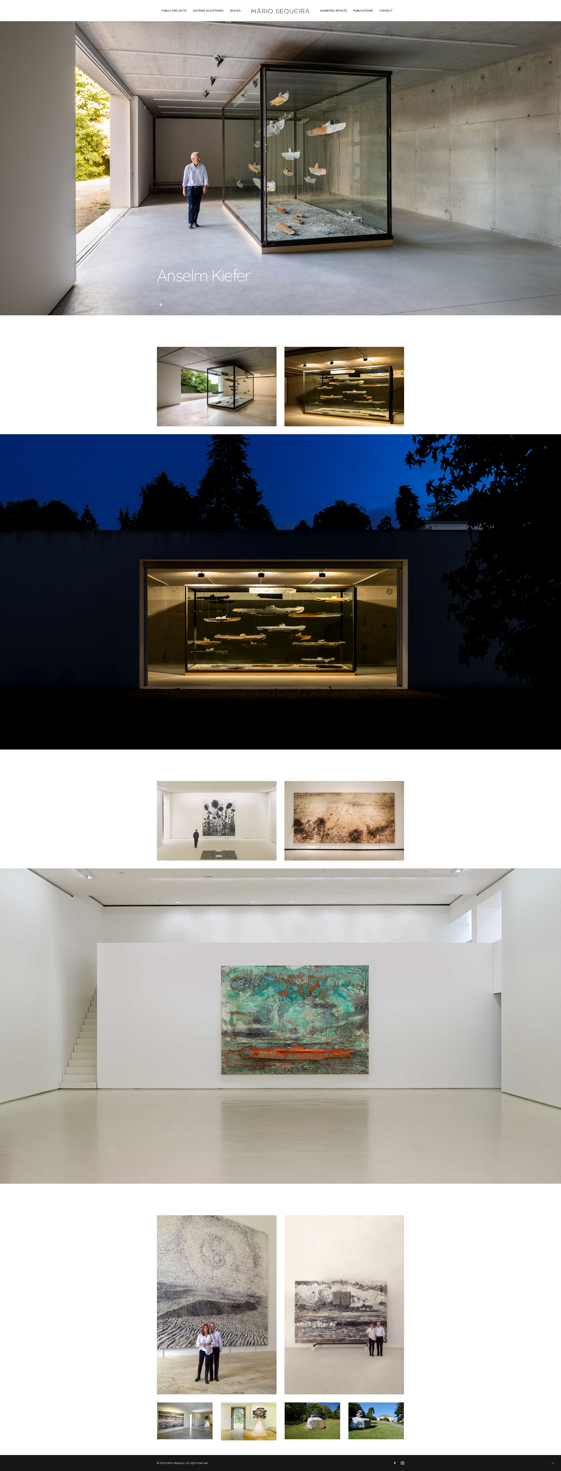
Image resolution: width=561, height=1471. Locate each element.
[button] (161, 305)
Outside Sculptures (208, 10)
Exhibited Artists (333, 10)
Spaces (235, 10)
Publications (363, 10)
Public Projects (174, 10)
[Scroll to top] (553, 1463)
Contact (385, 10)
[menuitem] (174, 10)
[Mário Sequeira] (280, 10)
